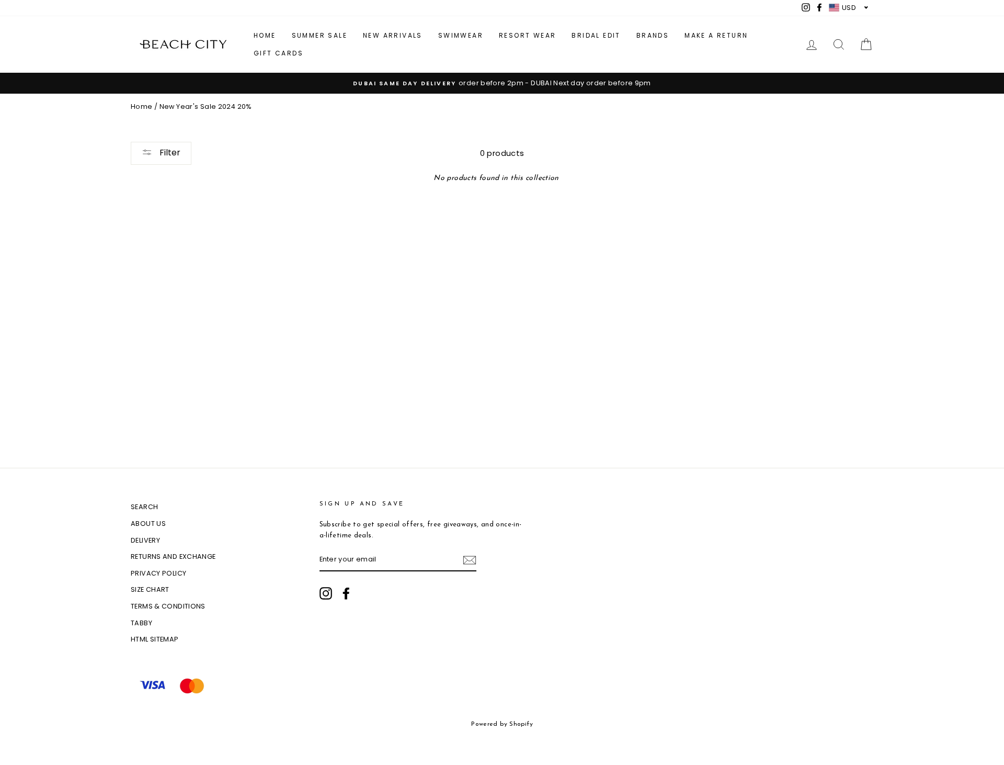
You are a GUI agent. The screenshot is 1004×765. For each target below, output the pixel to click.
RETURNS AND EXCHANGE (173, 556)
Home (265, 35)
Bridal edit (596, 35)
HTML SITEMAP (155, 639)
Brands (652, 35)
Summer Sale (319, 35)
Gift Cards (278, 53)
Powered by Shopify (502, 724)
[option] (502, 83)
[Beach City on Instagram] (326, 593)
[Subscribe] (469, 560)
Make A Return (716, 35)
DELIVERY (145, 540)
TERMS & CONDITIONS (168, 606)
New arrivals (393, 35)
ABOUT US (148, 523)
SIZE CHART (150, 589)
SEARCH (144, 506)
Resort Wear (527, 35)
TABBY (141, 622)
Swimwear (460, 35)
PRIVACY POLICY (158, 573)
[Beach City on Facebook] (346, 593)
